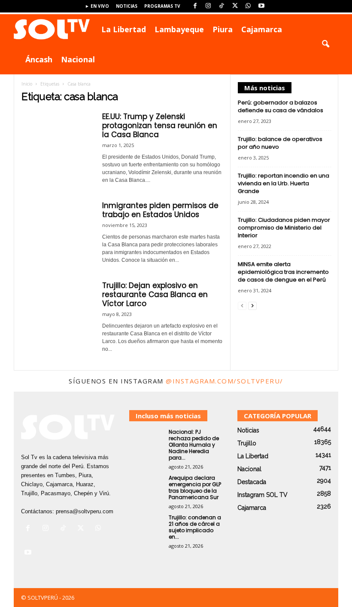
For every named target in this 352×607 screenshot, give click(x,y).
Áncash (38, 59)
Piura (222, 29)
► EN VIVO (97, 6)
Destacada (251, 481)
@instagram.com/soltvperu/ (224, 381)
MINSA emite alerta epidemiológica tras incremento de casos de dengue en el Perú (283, 272)
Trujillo (246, 443)
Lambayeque (179, 29)
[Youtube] (261, 6)
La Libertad (123, 29)
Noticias (126, 6)
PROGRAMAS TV (162, 6)
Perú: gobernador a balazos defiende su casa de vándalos (280, 106)
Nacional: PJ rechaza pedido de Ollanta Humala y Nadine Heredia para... (194, 444)
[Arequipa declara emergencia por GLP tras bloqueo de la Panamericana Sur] (146, 487)
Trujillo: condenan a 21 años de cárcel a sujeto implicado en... (195, 527)
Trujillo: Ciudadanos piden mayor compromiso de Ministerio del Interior (284, 227)
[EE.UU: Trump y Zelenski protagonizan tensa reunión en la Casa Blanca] (57, 139)
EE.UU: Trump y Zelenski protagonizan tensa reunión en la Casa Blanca (159, 125)
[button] (325, 44)
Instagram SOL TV (262, 494)
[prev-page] (242, 305)
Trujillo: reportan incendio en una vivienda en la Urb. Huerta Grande (283, 183)
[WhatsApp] (248, 6)
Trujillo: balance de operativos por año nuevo (280, 143)
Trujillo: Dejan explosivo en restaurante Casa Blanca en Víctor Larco (155, 294)
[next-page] (252, 305)
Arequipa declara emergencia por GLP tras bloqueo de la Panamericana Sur (195, 487)
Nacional (78, 59)
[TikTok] (221, 6)
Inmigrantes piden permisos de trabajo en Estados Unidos (160, 210)
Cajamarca (261, 29)
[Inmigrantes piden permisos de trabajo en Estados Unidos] (57, 228)
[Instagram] (208, 6)
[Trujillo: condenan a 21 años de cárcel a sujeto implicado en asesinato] (146, 527)
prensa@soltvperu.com (84, 511)
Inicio (26, 84)
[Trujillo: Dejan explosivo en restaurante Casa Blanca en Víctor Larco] (57, 308)
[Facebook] (195, 6)
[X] (235, 6)
